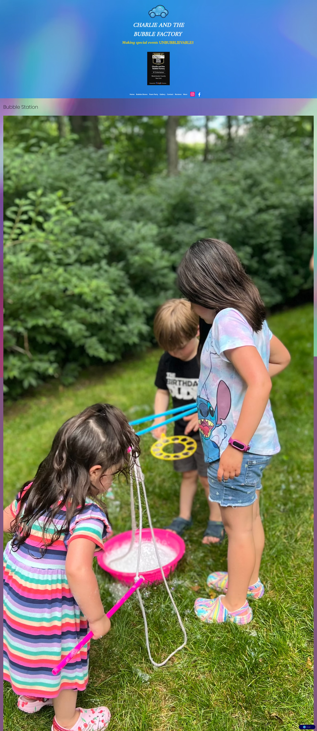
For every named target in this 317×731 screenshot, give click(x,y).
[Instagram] (192, 94)
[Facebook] (198, 94)
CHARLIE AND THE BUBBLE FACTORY (158, 30)
